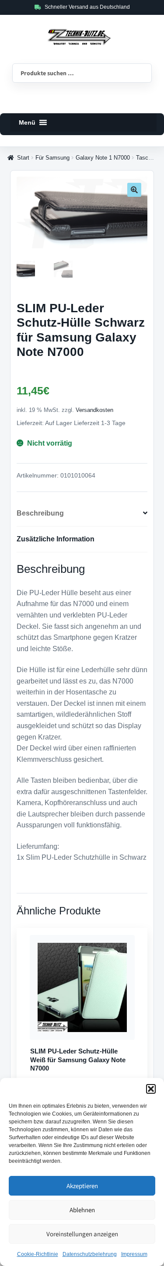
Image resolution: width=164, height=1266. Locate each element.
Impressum (134, 1254)
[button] (151, 1089)
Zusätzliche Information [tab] (55, 539)
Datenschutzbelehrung (90, 1254)
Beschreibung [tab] (40, 513)
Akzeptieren (82, 1186)
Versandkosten (94, 410)
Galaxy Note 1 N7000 (103, 157)
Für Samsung (52, 157)
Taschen (146, 157)
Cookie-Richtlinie (37, 1254)
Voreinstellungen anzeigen (82, 1234)
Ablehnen (82, 1210)
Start (23, 157)
